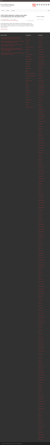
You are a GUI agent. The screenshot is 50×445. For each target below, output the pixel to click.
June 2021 (40, 186)
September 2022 (42, 150)
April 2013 (40, 420)
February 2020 (41, 224)
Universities (28, 102)
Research (28, 78)
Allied (27, 37)
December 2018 (41, 257)
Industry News (28, 61)
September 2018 (42, 264)
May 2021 (40, 188)
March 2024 (41, 107)
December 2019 (41, 229)
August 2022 (41, 152)
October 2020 (41, 205)
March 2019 (41, 250)
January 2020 (41, 226)
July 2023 (40, 126)
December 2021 (41, 171)
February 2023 (41, 138)
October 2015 (41, 348)
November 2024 (41, 87)
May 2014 (40, 389)
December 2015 (41, 343)
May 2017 (40, 303)
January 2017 (41, 312)
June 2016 (40, 329)
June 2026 (40, 42)
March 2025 (41, 78)
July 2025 (40, 68)
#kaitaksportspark (9, 20)
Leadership (28, 63)
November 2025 (41, 59)
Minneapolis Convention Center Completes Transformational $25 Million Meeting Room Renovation (12, 53)
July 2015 (40, 355)
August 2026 (41, 37)
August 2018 (41, 267)
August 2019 (41, 238)
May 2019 (40, 245)
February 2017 (41, 310)
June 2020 (40, 214)
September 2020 (42, 207)
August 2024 (41, 95)
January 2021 (41, 197)
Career (27, 44)
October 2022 (41, 147)
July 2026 (40, 39)
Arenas (27, 42)
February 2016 (41, 339)
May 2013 (40, 418)
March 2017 (41, 308)
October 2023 (41, 118)
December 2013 (41, 401)
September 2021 (42, 178)
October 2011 (41, 439)
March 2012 (41, 432)
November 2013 (41, 403)
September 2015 (42, 351)
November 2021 (41, 174)
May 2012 (40, 430)
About (8, 10)
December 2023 (41, 114)
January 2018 (41, 284)
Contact (1, 0)
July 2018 (40, 269)
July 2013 (40, 413)
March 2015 (41, 365)
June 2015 (40, 358)
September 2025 (42, 63)
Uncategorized (28, 99)
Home (3, 10)
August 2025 (41, 66)
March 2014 (41, 394)
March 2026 (41, 49)
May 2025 (40, 73)
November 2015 (41, 346)
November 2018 (41, 260)
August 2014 (41, 382)
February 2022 (41, 166)
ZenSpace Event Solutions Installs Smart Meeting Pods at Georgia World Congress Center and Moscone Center (11, 38)
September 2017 (42, 293)
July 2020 (40, 212)
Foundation (28, 56)
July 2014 (40, 384)
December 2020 (41, 200)
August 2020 (41, 209)
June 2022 (40, 157)
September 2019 (42, 236)
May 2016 (40, 332)
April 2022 (40, 162)
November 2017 (41, 288)
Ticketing (27, 92)
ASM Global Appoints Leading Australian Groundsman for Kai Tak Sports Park (14, 15)
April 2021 (40, 190)
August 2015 (41, 353)
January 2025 (41, 83)
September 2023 (42, 121)
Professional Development (31, 75)
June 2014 (40, 387)
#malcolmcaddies (15, 20)
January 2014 (41, 399)
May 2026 (40, 44)
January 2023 (41, 140)
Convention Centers (29, 47)
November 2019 (41, 231)
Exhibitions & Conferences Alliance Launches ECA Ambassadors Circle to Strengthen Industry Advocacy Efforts (12, 42)
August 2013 (41, 410)
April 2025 (40, 75)
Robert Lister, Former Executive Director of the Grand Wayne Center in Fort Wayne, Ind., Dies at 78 (11, 45)
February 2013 (41, 425)
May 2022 (40, 159)
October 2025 (41, 61)
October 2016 (41, 320)
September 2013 (42, 408)
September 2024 (42, 92)
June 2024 (40, 99)
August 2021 (41, 181)
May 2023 (40, 130)
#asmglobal (4, 20)
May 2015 (40, 360)
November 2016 (41, 317)
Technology (28, 90)
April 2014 (40, 391)
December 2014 (41, 372)
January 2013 (41, 427)
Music (27, 71)
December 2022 (41, 142)
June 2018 (40, 272)
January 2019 (41, 255)
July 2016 (40, 327)
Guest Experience (29, 59)
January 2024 (41, 111)
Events (27, 51)
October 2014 (41, 377)
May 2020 (40, 217)
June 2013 (40, 415)
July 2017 (40, 298)
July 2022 (40, 154)
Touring (27, 95)
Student (27, 87)
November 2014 (41, 375)
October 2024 (41, 90)
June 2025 (40, 71)
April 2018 (40, 276)
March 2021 (41, 193)
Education (28, 49)
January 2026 (41, 54)
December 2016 (41, 315)
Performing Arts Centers (30, 73)
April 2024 (40, 104)
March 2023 (41, 135)
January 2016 (41, 341)
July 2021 (40, 183)
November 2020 (41, 202)
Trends (27, 97)
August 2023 (41, 123)
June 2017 (40, 300)
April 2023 (40, 133)
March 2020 (41, 221)
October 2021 (41, 176)
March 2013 (41, 422)
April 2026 (40, 47)
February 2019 (41, 253)
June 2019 (40, 243)
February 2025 (41, 80)
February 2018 (41, 281)
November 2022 (41, 145)
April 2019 (40, 248)
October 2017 (41, 291)
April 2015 (40, 363)
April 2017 (40, 305)
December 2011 (41, 434)
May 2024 (40, 102)
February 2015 (41, 367)
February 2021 (41, 195)
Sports (27, 83)
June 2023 (40, 128)
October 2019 (41, 233)
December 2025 (41, 56)
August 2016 (41, 324)
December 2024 (41, 85)
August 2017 (41, 296)
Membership (28, 68)
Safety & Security (29, 80)
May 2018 (40, 274)
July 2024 (40, 97)
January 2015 (41, 370)
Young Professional (29, 107)
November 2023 (41, 116)
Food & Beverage (29, 54)
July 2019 (40, 241)
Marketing (28, 66)
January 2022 (41, 169)
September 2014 (42, 379)
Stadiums (27, 85)
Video (27, 104)
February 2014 (41, 396)
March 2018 (41, 279)
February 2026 (41, 51)
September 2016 (42, 322)
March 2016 (41, 336)
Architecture (28, 39)
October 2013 (41, 406)
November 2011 (41, 437)
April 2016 (40, 334)
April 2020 (40, 219)
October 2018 (41, 262)
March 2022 (41, 164)
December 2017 (41, 286)
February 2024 (41, 109)
